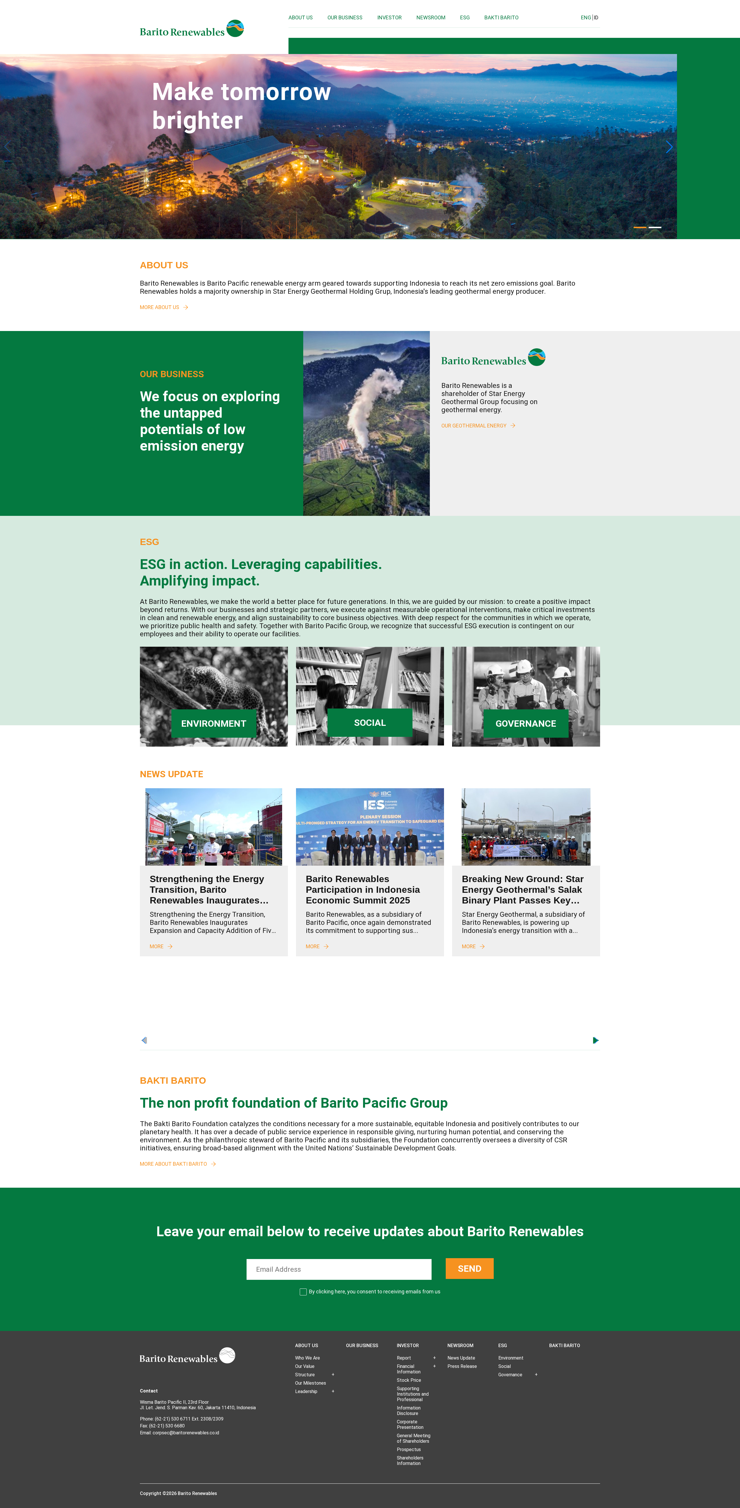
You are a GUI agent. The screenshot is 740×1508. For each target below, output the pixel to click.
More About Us (159, 307)
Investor (389, 17)
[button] (669, 146)
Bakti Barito (501, 17)
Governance (510, 1374)
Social (504, 1366)
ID (596, 17)
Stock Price (409, 1380)
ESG (465, 17)
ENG (586, 17)
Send (470, 1268)
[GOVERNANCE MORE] (526, 745)
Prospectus (409, 1449)
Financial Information (409, 1369)
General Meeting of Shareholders (413, 1438)
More (157, 946)
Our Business (345, 17)
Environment (510, 1358)
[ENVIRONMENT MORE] (214, 745)
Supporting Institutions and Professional (413, 1394)
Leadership (306, 1391)
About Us (300, 17)
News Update (461, 1358)
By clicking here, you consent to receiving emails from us (375, 1291)
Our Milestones (310, 1383)
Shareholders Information (410, 1460)
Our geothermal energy (473, 426)
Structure (305, 1374)
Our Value (304, 1366)
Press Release (462, 1366)
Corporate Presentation (410, 1424)
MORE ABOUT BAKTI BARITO (173, 1164)
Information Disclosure (409, 1410)
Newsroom (431, 17)
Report (404, 1358)
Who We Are (307, 1358)
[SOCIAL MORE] (370, 744)
